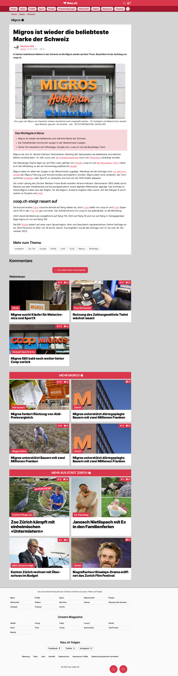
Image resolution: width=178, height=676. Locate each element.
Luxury (87, 623)
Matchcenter (89, 598)
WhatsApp (95, 157)
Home (14, 14)
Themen (38, 607)
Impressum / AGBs (80, 656)
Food (12, 628)
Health (13, 623)
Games (87, 602)
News (22, 14)
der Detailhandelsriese (67, 157)
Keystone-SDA (27, 46)
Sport (61, 598)
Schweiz (31, 14)
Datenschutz (63, 656)
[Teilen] (113, 669)
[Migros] (70, 20)
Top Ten (34, 210)
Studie (73, 166)
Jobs (43, 656)
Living (37, 623)
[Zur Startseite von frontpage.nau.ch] (70, 3)
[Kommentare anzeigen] (123, 669)
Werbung (26, 656)
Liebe (61, 623)
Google (78, 163)
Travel (61, 628)
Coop (36, 207)
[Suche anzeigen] (124, 2)
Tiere (37, 628)
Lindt (40, 193)
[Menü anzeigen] (129, 3)
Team (35, 656)
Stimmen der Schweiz (118, 602)
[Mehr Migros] (70, 375)
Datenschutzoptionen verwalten (105, 656)
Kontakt (52, 656)
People (111, 598)
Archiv (62, 607)
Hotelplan (29, 178)
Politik (37, 598)
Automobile (89, 628)
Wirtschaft (14, 602)
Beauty (13, 632)
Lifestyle (13, 607)
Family (111, 623)
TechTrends (113, 628)
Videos (38, 602)
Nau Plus (63, 602)
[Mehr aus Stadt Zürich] (70, 472)
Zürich (23, 49)
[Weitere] (128, 9)
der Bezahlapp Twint (107, 163)
